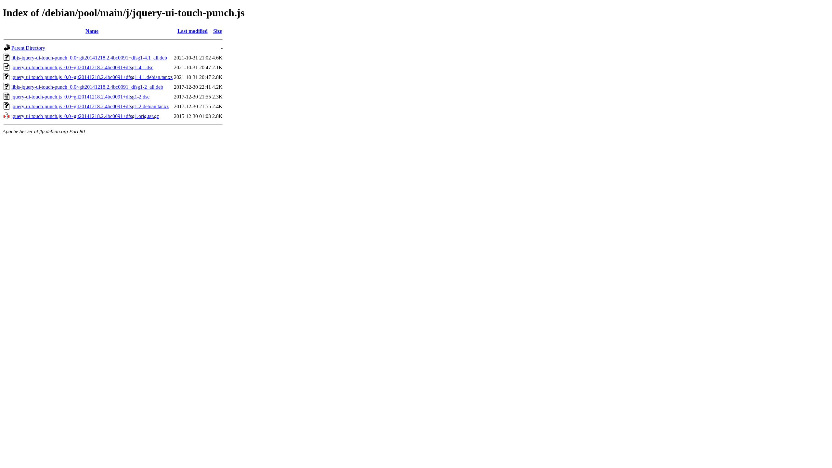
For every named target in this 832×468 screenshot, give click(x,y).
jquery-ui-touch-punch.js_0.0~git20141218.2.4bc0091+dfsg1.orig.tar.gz (85, 116)
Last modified (192, 31)
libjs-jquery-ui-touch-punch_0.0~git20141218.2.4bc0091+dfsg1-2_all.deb (87, 87)
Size (217, 31)
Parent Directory (28, 48)
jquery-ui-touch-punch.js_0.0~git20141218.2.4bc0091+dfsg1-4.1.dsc (82, 67)
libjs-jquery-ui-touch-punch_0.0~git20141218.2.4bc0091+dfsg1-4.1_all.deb (89, 57)
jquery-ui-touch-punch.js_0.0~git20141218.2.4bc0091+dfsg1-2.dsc (80, 96)
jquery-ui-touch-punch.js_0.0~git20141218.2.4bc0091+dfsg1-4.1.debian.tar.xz (92, 77)
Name (91, 31)
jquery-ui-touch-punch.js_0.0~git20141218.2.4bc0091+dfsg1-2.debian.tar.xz (90, 106)
